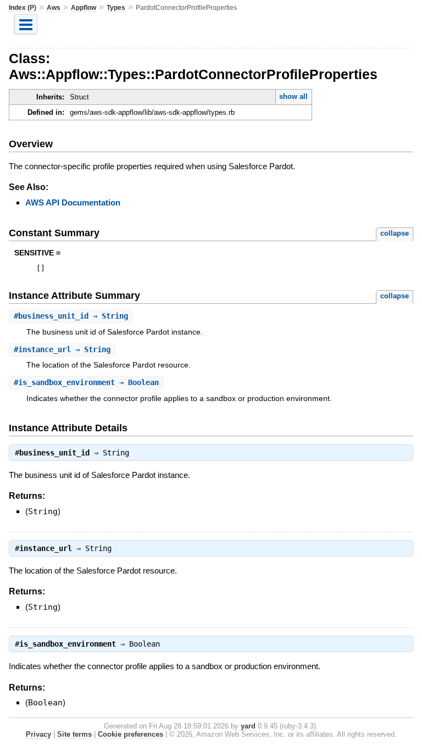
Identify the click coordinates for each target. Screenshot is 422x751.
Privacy (38, 734)
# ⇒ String (71, 315)
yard (248, 726)
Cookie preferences (130, 734)
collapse (394, 233)
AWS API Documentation (72, 202)
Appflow (83, 8)
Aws (53, 8)
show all (293, 96)
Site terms (74, 734)
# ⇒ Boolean (86, 382)
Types (116, 8)
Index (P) (22, 8)
